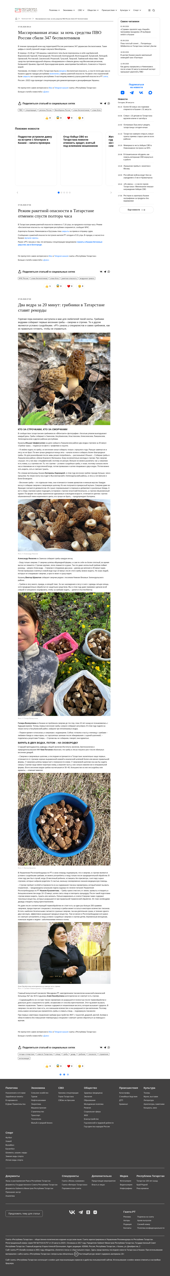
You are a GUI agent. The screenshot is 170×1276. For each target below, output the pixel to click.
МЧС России (23, 278)
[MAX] (150, 92)
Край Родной (142, 1185)
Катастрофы (124, 1093)
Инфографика (126, 1188)
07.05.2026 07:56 (24, 205)
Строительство (37, 1112)
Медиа (124, 1176)
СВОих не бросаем (66, 1100)
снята (105, 76)
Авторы (126, 1220)
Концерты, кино (150, 1108)
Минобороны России (62, 110)
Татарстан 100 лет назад (147, 1181)
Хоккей (9, 1141)
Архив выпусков (144, 1220)
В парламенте (12, 1100)
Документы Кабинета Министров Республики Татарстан (29, 1188)
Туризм (34, 1097)
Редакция (127, 1224)
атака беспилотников (81, 110)
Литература (149, 1100)
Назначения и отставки (15, 1093)
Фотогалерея (125, 1181)
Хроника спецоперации (68, 1093)
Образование (90, 1100)
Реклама (127, 1217)
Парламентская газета (71, 1188)
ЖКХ (86, 1115)
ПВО (20, 110)
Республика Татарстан (150, 1176)
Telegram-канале (61, 88)
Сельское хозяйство (39, 1093)
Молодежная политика (93, 1104)
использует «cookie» (47, 1260)
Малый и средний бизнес (42, 1123)
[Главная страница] (26, 10)
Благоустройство (91, 1119)
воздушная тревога (87, 278)
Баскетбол (10, 1149)
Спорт (136, 10)
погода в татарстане (26, 1054)
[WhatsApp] (108, 103)
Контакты (127, 1228)
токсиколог (92, 1054)
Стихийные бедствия (128, 1097)
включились (55, 74)
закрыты (26, 76)
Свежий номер (143, 1224)
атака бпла (96, 110)
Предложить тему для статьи (24, 1213)
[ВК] (141, 92)
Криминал (123, 1104)
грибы (65, 1054)
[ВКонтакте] (101, 103)
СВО (80, 10)
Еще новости (134, 210)
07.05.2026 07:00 (24, 299)
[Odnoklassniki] (88, 1212)
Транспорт (35, 1115)
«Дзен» (46, 92)
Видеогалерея (126, 1185)
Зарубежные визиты (14, 1097)
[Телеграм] (132, 92)
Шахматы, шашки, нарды (16, 1153)
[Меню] (149, 10)
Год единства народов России (97, 1127)
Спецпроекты (70, 1176)
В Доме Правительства (15, 1104)
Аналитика (10, 1196)
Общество (91, 10)
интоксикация (24, 1058)
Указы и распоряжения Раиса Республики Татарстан (28, 1181)
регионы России (45, 110)
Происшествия (108, 10)
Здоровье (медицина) (93, 1093)
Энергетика (36, 1104)
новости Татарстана (45, 1054)
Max (50, 88)
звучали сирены (31, 238)
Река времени (143, 1188)
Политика (53, 10)
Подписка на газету (145, 1217)
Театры (147, 1093)
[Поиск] (153, 10)
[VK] (72, 1212)
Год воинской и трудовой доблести (99, 1123)
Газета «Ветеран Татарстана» (74, 1185)
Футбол (9, 1138)
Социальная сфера (92, 1112)
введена (62, 71)
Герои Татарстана (66, 1097)
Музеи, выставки (151, 1097)
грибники (82, 1054)
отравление (103, 1054)
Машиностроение (38, 1108)
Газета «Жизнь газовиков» (73, 1181)
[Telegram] (105, 103)
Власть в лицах (98, 1185)
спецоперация (30, 110)
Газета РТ (129, 1211)
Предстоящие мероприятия (104, 1181)
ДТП (121, 1100)
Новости (123, 99)
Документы (13, 1176)
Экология (88, 1097)
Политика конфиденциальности (150, 1228)
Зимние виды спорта (14, 1156)
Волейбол (10, 1145)
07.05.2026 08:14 (24, 27)
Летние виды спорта (14, 1160)
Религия (87, 1108)
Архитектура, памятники (154, 1104)
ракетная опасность (69, 278)
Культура (124, 10)
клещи (58, 1054)
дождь (73, 1054)
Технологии (36, 1119)
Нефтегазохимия (38, 1100)
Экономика (67, 10)
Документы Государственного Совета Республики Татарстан (31, 1185)
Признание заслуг (13, 1192)
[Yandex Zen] (95, 1212)
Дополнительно (102, 1176)
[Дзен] (122, 92)
